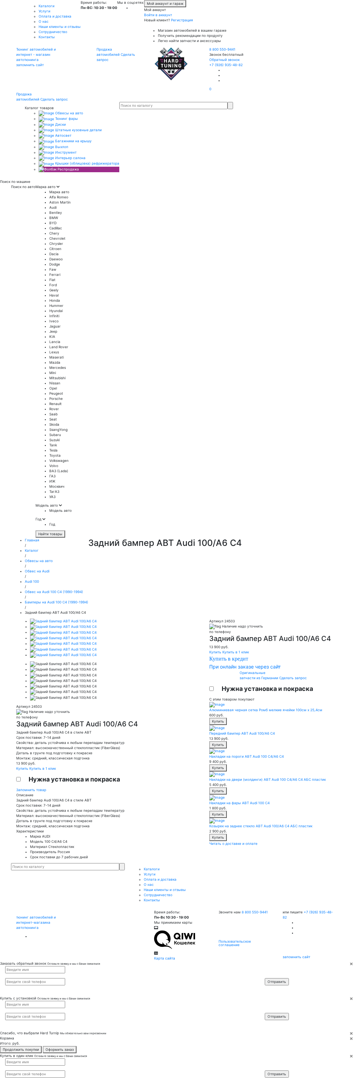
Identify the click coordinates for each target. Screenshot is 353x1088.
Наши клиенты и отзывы (60, 26)
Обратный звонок (224, 60)
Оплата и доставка (55, 16)
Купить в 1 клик (42, 768)
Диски (60, 124)
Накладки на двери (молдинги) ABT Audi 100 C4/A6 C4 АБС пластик (267, 779)
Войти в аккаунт (158, 15)
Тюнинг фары (66, 118)
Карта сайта (164, 958)
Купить (22, 768)
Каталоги (46, 6)
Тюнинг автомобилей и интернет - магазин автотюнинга (36, 54)
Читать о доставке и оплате (233, 843)
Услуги (44, 11)
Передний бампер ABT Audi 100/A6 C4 (242, 733)
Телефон (275, 975)
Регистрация (182, 20)
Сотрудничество (53, 32)
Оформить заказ (60, 1049)
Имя (272, 969)
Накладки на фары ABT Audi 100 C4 (239, 803)
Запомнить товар (31, 790)
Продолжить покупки (21, 1049)
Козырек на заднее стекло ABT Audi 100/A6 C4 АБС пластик (260, 826)
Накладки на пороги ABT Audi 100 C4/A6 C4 (246, 756)
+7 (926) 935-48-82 (226, 65)
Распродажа (68, 169)
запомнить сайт (30, 65)
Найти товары (50, 534)
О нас (44, 21)
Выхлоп (61, 147)
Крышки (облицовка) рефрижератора (86, 163)
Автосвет (62, 135)
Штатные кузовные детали (78, 130)
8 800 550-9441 (222, 49)
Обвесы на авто (68, 113)
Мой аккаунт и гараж (165, 3)
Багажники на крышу (73, 141)
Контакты (47, 37)
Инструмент (65, 152)
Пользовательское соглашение (235, 943)
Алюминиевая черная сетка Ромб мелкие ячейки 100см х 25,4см (265, 710)
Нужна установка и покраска (74, 779)
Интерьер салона (69, 158)
